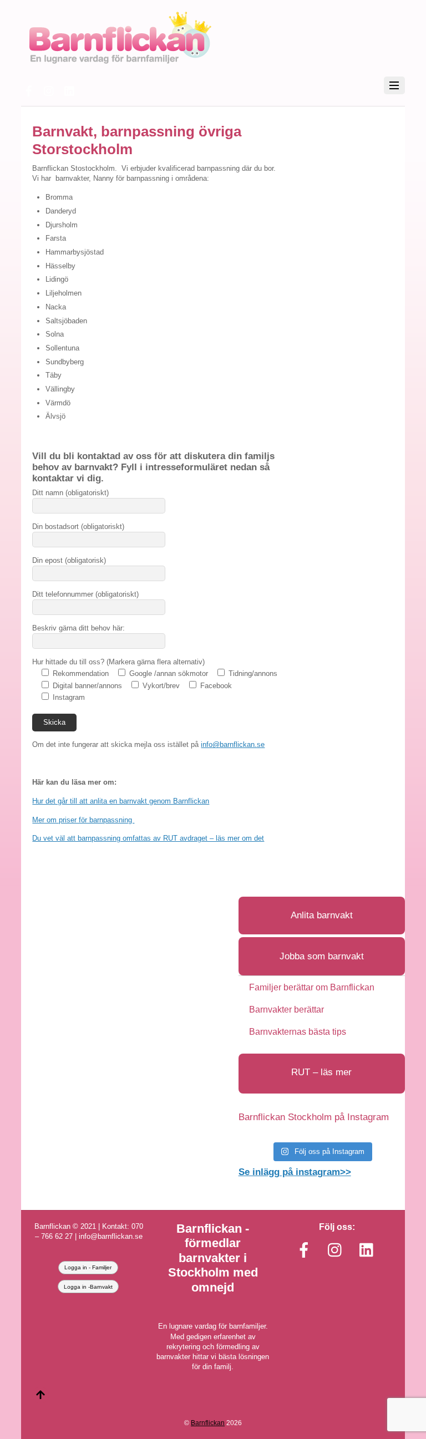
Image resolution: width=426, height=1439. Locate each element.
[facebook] (29, 89)
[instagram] (49, 89)
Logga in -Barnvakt (88, 1287)
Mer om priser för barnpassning (83, 820)
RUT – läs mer (321, 1072)
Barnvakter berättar (286, 1009)
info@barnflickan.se (233, 744)
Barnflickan (208, 1422)
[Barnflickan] (119, 62)
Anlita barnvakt (322, 915)
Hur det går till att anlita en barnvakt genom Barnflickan (120, 801)
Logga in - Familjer (87, 1267)
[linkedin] (70, 89)
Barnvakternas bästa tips (297, 1031)
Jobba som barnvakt (322, 956)
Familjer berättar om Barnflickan (311, 987)
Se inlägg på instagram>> (295, 1172)
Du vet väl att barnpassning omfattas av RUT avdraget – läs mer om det (148, 838)
